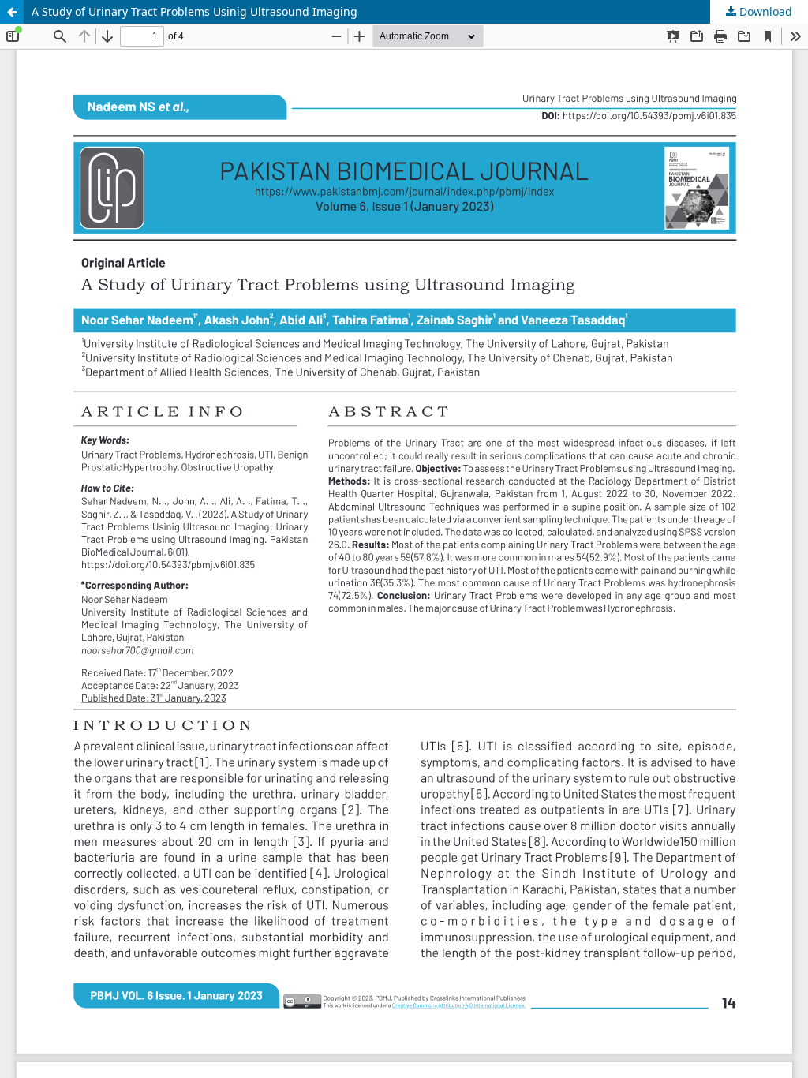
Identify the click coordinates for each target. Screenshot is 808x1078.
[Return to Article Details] (12, 12)
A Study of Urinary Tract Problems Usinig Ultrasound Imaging (194, 11)
